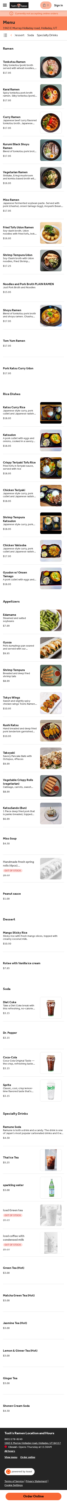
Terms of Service (14, 1481)
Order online (27, 1457)
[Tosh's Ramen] (19, 5)
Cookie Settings (13, 1485)
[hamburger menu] (5, 5)
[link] (19, 35)
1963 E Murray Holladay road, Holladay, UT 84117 (32, 1443)
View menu (10, 1457)
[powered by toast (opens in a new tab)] (19, 1471)
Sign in (58, 5)
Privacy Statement (36, 1481)
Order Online (33, 1496)
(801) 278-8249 (13, 1439)
